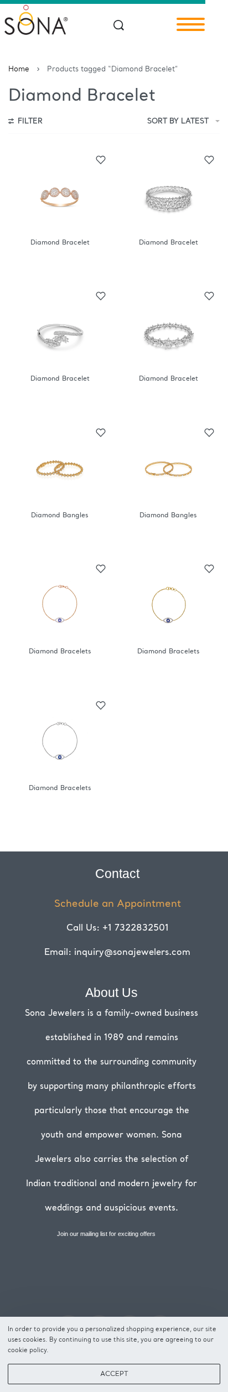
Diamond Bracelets (60, 651)
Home (18, 69)
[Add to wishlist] (101, 160)
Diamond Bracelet (60, 243)
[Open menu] (190, 24)
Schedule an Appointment (117, 904)
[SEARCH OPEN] (119, 25)
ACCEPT (114, 1374)
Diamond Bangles (60, 515)
